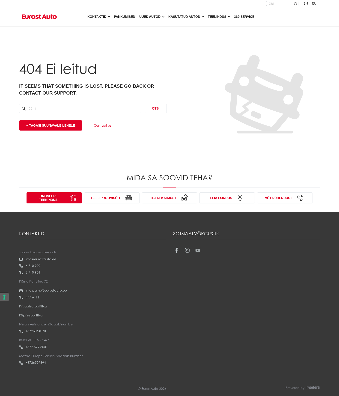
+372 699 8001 (36, 347)
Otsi (156, 108)
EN (306, 3)
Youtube (198, 250)
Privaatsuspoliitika (33, 306)
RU (314, 3)
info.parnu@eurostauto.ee (46, 290)
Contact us (102, 125)
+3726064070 (35, 331)
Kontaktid (96, 16)
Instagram (187, 250)
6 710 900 (32, 265)
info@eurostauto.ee (40, 259)
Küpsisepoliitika (31, 315)
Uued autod (150, 16)
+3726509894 (35, 362)
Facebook (177, 250)
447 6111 (32, 297)
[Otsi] (295, 3)
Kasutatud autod (184, 16)
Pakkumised (124, 16)
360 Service (244, 16)
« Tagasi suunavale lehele (50, 125)
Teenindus (217, 16)
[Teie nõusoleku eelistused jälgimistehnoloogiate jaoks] (4, 297)
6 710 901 (32, 272)
